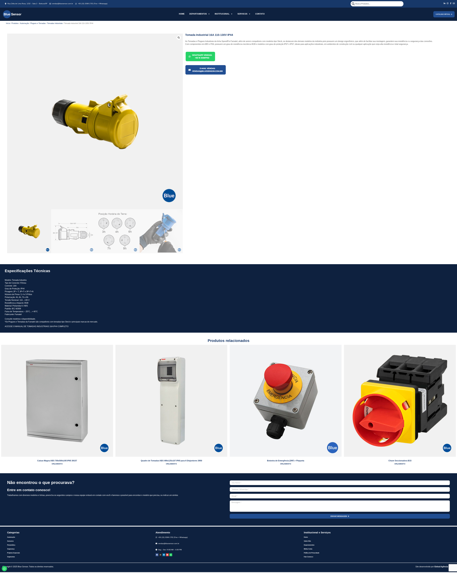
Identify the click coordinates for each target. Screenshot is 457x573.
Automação (24, 23)
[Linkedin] (163, 554)
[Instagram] (160, 554)
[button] (179, 37)
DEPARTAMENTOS (198, 14)
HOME (182, 14)
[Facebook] (157, 554)
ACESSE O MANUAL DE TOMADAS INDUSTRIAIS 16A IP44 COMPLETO (36, 326)
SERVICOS (242, 14)
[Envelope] (167, 554)
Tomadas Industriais (55, 23)
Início (8, 23)
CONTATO (260, 14)
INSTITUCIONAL (222, 14)
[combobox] (377, 3)
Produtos (15, 23)
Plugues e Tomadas (38, 23)
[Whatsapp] (170, 554)
